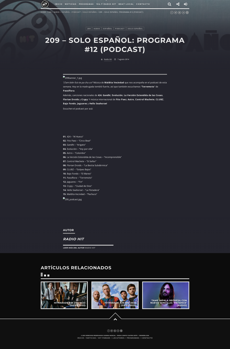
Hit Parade (104, 338)
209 (49, 12)
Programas (133, 338)
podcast (76, 12)
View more (64, 295)
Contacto (147, 338)
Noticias (91, 338)
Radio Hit (108, 59)
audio (57, 12)
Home (43, 12)
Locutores (119, 338)
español (66, 12)
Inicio (80, 338)
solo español (90, 12)
